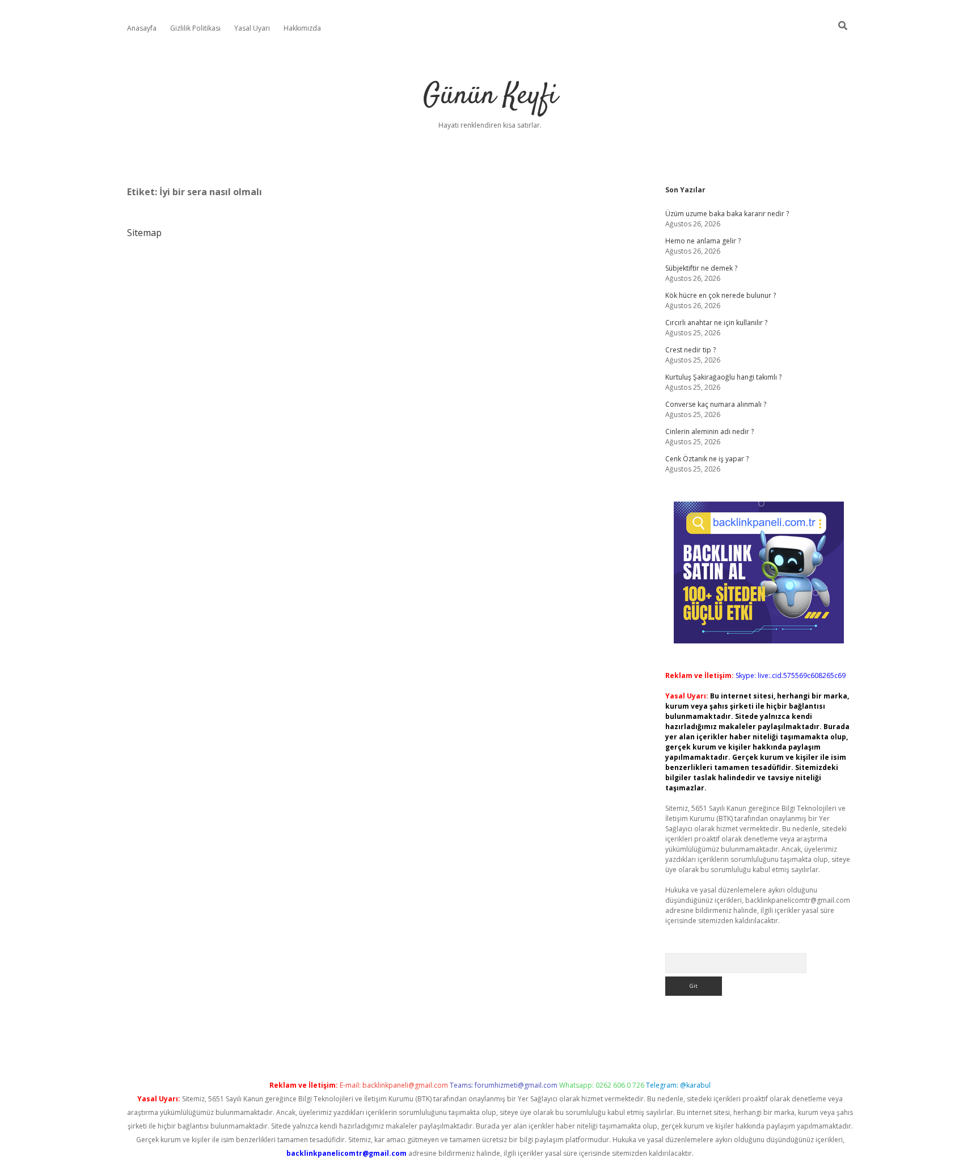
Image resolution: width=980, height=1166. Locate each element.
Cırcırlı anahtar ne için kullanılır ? (716, 322)
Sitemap (144, 232)
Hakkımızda (302, 28)
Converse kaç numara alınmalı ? (715, 404)
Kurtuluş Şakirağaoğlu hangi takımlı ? (723, 377)
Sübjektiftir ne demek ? (701, 268)
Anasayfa (142, 28)
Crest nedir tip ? (690, 350)
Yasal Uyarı (252, 28)
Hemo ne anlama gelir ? (703, 241)
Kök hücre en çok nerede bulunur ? (720, 295)
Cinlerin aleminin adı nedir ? (709, 431)
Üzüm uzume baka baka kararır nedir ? (727, 213)
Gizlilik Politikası (195, 28)
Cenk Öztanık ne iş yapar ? (707, 459)
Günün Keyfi (490, 96)
